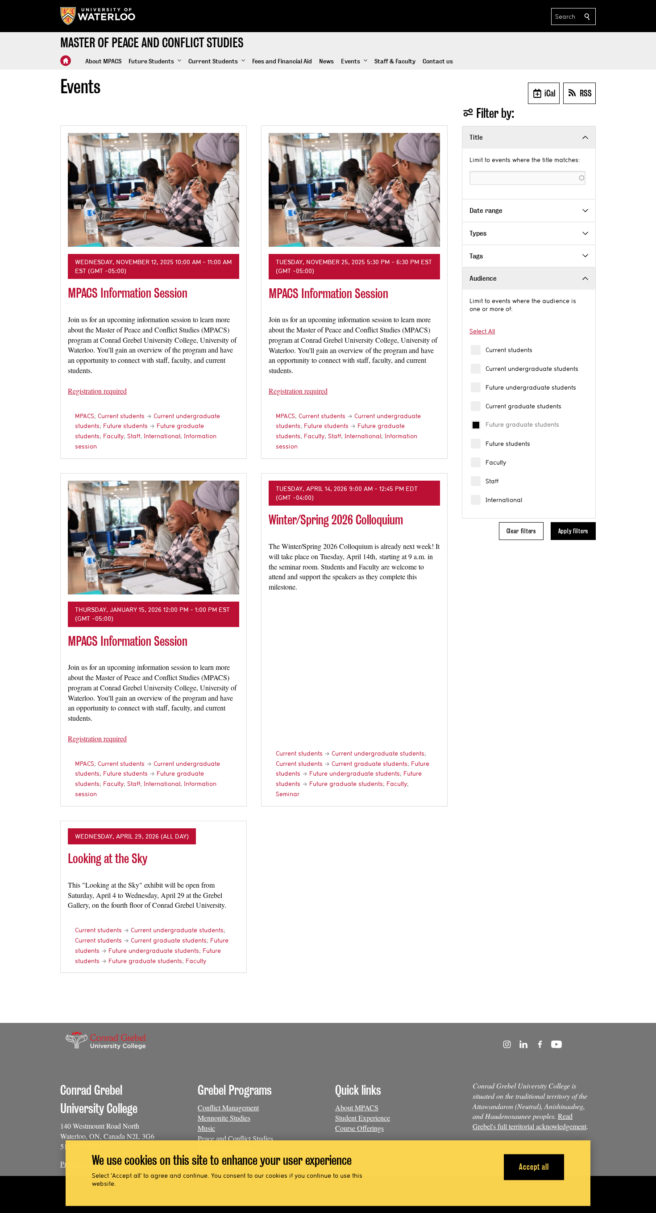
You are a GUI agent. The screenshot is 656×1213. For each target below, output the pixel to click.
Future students (508, 443)
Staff (492, 481)
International (504, 499)
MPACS (84, 416)
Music (206, 1128)
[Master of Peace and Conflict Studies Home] (65, 60)
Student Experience (362, 1117)
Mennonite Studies (224, 1117)
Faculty (496, 462)
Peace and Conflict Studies (235, 1138)
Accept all (534, 1166)
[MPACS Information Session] (153, 190)
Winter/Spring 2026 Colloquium (336, 520)
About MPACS (356, 1107)
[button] (155, 62)
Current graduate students (523, 406)
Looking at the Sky (107, 858)
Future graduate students (522, 424)
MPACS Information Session (127, 293)
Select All (482, 331)
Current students (509, 349)
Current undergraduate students (532, 368)
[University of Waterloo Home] (98, 16)
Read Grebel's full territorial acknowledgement (529, 1121)
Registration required (97, 390)
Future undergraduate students (531, 387)
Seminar (287, 794)
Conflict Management (228, 1107)
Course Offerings (359, 1128)
